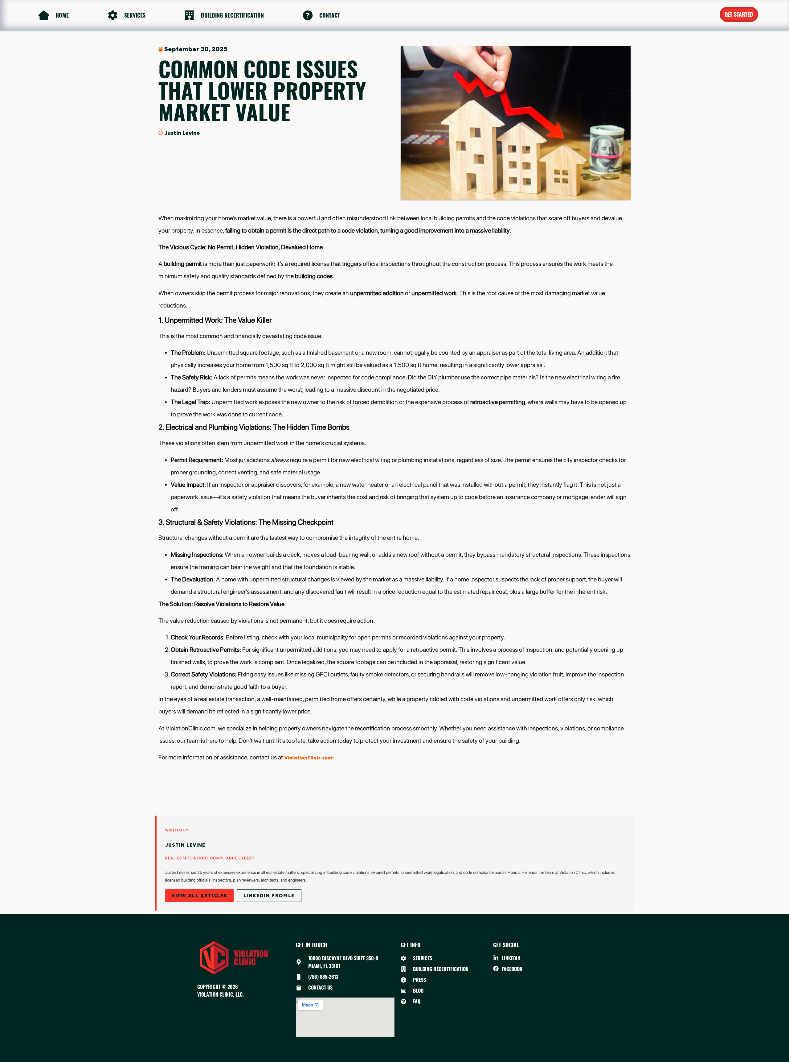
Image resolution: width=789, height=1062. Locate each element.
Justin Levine (185, 845)
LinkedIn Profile (269, 895)
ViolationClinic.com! (309, 757)
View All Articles (199, 895)
